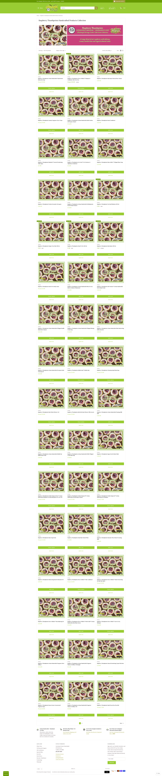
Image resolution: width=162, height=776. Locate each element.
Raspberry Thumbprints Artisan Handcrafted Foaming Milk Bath (109, 413)
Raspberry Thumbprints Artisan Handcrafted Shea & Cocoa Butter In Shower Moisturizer (80, 287)
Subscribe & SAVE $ (120, 1)
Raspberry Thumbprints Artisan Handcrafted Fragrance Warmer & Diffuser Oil (79, 706)
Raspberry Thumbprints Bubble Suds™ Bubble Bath (78, 370)
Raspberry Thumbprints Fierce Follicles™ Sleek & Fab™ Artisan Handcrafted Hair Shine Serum (81, 622)
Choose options (51, 88)
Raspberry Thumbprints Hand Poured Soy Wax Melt (108, 705)
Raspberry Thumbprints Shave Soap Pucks (47, 537)
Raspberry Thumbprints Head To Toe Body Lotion (48, 286)
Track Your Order (60, 759)
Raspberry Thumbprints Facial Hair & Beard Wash (78, 537)
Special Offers (40, 752)
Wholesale (39, 762)
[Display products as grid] (120, 50)
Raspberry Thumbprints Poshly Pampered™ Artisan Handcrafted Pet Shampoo (108, 496)
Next (121, 723)
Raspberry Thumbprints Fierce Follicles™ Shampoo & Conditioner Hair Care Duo (79, 79)
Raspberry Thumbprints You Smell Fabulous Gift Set (108, 204)
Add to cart (110, 88)
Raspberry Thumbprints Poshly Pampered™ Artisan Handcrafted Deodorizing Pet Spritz (79, 496)
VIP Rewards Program (41, 748)
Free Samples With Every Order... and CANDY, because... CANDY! (50, 1)
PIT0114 (39, 76)
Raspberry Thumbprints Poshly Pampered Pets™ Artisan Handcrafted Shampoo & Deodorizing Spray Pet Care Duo (50, 496)
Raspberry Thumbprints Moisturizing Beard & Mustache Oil (50, 579)
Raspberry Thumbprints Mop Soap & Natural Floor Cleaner (109, 78)
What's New (39, 746)
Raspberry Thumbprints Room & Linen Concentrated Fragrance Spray (49, 706)
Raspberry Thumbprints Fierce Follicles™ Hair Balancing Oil (51, 621)
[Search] (96, 8)
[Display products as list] (122, 50)
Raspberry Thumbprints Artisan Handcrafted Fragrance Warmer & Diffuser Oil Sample (79, 664)
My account (112, 8)
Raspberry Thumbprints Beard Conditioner (106, 120)
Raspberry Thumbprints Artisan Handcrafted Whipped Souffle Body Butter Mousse (51, 329)
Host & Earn (39, 756)
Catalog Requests (59, 757)
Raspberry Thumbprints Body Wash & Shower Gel (48, 412)
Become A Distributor (41, 758)
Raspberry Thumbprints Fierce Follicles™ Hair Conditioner (80, 579)
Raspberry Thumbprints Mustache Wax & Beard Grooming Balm (109, 538)
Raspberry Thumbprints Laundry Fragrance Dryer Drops (50, 120)
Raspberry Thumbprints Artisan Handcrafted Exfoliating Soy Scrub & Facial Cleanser (80, 205)
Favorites (39, 754)
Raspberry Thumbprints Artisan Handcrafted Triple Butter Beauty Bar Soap (50, 79)
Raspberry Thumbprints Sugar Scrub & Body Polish (108, 454)
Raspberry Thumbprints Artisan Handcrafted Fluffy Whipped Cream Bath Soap (80, 454)
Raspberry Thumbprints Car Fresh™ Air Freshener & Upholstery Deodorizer (79, 163)
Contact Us (58, 755)
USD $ (38, 768)
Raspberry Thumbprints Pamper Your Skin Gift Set (49, 246)
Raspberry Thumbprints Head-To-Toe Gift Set (77, 246)
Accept (107, 772)
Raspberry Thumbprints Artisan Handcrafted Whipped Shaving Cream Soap (81, 329)
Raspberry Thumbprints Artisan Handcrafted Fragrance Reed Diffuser (51, 664)
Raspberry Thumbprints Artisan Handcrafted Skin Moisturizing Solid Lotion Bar (110, 329)
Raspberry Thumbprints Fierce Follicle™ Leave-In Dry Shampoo (108, 622)
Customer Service (60, 754)
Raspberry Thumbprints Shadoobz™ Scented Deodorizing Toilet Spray (50, 163)
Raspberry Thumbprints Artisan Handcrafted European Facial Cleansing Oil (51, 371)
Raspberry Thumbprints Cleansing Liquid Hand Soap (108, 370)
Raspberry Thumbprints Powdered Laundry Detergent (49, 204)
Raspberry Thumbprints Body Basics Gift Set (106, 246)
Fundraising (39, 760)
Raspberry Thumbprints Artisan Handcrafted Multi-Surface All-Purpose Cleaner (80, 121)
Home (38, 15)
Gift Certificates (40, 750)
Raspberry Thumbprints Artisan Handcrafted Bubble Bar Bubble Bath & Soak (50, 454)
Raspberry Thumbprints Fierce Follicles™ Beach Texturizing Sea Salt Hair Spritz (110, 580)
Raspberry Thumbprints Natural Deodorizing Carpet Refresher (110, 663)
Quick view (51, 91)
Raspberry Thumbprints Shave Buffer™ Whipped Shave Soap (110, 162)
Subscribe (111, 762)
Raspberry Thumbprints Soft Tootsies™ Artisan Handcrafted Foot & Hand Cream (110, 287)
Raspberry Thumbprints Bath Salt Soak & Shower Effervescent (81, 412)
